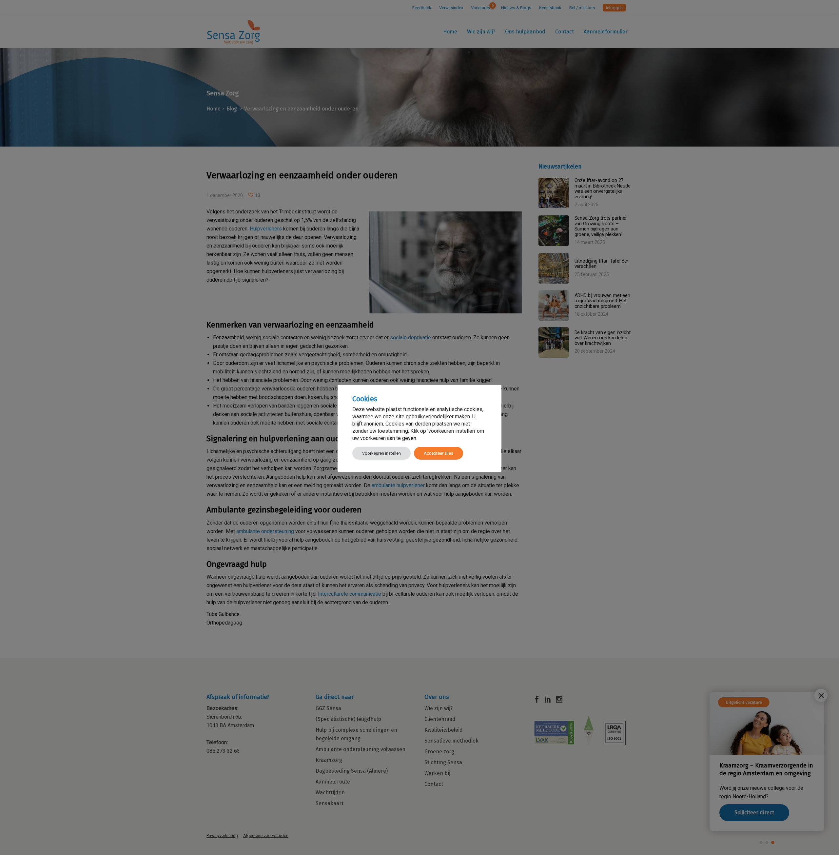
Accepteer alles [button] (438, 453)
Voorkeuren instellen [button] (381, 453)
